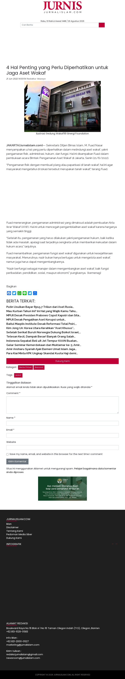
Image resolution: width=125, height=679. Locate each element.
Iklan (9, 524)
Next (116, 543)
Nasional (39, 367)
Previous (113, 543)
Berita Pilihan (25, 367)
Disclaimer (12, 527)
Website (11, 442)
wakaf (18, 375)
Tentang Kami (14, 531)
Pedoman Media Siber (19, 534)
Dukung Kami (62, 361)
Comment (13, 393)
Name (10, 417)
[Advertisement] (62, 49)
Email (10, 429)
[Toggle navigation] (12, 31)
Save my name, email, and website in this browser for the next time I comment (56, 454)
